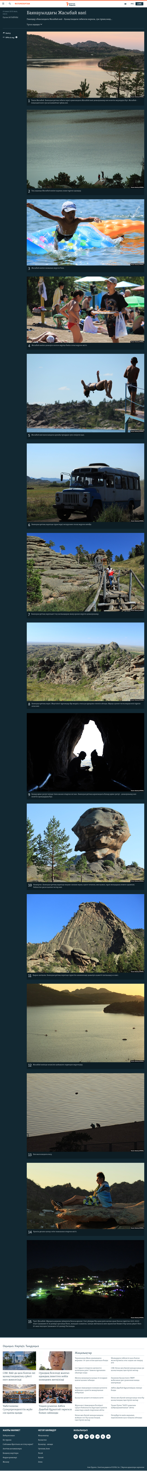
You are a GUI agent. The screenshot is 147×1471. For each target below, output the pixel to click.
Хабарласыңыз (9, 1436)
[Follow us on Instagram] (92, 1436)
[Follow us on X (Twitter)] (81, 1436)
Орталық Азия (44, 1449)
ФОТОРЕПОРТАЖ (22, 4)
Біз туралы (7, 1440)
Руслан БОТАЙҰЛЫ (10, 17)
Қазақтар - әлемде (45, 1444)
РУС (132, 4)
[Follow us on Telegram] (97, 1436)
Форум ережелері (10, 1458)
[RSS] (103, 1436)
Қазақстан (42, 1440)
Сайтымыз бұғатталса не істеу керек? (18, 1444)
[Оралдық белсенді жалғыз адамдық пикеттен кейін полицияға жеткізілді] (55, 1360)
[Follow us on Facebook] (76, 1436)
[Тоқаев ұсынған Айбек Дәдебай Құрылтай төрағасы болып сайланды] (55, 1393)
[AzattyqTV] (125, 4)
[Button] (7, 34)
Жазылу (6, 1462)
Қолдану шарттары (10, 1453)
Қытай (40, 1458)
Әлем (40, 1462)
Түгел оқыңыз (33, 25)
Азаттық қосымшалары (12, 1449)
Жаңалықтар (43, 1436)
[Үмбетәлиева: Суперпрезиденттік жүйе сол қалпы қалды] (19, 1393)
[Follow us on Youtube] (86, 1436)
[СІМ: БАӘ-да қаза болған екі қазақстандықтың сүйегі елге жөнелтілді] (19, 1360)
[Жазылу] (108, 1436)
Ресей (40, 1453)
